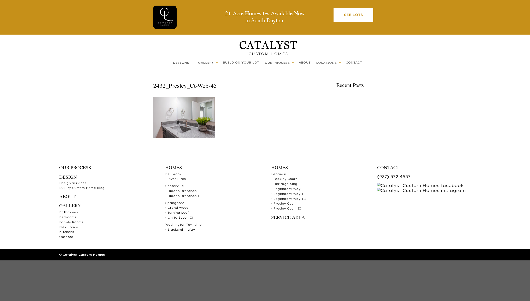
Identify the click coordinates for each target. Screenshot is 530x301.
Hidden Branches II (184, 196)
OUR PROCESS (75, 167)
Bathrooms (68, 212)
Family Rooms (71, 222)
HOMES (173, 167)
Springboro (174, 203)
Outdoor (66, 237)
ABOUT (67, 196)
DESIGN (68, 177)
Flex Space (68, 227)
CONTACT (388, 167)
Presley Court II (287, 208)
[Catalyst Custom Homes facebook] (420, 185)
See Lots (353, 15)
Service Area (288, 217)
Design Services (72, 183)
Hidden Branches (181, 191)
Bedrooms (67, 217)
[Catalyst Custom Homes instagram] (421, 190)
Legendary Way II (289, 194)
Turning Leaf (178, 212)
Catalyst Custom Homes (84, 254)
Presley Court (284, 203)
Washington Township (183, 224)
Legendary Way (287, 189)
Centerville (174, 186)
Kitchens (66, 232)
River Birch (176, 179)
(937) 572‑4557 (394, 176)
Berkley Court (285, 179)
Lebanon (278, 174)
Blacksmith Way (181, 229)
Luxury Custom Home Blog (82, 188)
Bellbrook (173, 174)
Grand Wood (178, 207)
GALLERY (70, 205)
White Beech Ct (180, 217)
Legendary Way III (290, 199)
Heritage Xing (285, 184)
